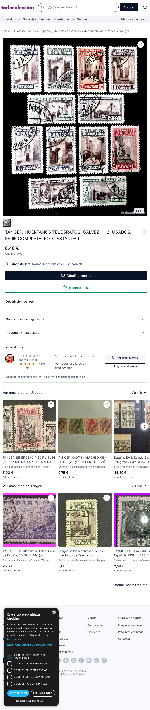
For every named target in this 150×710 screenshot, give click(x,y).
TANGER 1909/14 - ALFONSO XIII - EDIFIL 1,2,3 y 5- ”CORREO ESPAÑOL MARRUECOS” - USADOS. (83, 460)
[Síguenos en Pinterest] (81, 660)
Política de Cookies (74, 674)
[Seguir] (140, 44)
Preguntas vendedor (130, 625)
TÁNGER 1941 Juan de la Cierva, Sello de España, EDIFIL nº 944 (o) (29, 553)
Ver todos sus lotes (68, 356)
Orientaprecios (63, 19)
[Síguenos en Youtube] (89, 660)
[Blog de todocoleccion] (104, 660)
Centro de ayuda (129, 618)
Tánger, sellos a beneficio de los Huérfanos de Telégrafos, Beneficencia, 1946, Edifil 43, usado (82, 553)
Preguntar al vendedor (127, 366)
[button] (75, 301)
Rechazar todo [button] (43, 693)
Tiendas (44, 19)
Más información (16, 638)
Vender (82, 19)
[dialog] (31, 657)
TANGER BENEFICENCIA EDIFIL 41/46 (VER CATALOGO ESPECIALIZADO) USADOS (29, 460)
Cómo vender (95, 625)
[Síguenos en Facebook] (66, 660)
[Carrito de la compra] (145, 7)
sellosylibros (14, 347)
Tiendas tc (93, 631)
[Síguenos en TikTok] (96, 660)
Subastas (29, 19)
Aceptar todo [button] (18, 693)
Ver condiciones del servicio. (68, 376)
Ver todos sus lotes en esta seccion (70, 366)
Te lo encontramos (62, 651)
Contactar (124, 638)
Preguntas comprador (131, 631)
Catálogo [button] (11, 19)
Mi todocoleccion (133, 19)
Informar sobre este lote (130, 585)
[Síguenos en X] (73, 660)
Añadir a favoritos (127, 357)
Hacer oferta (79, 288)
